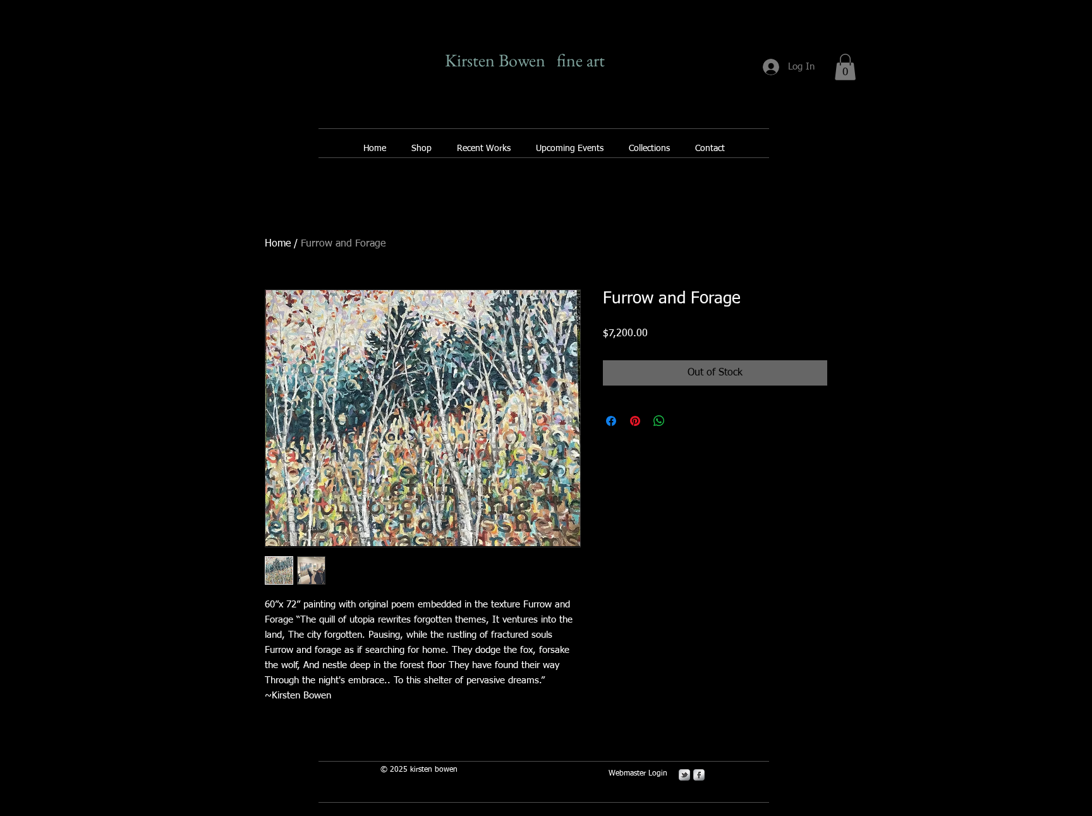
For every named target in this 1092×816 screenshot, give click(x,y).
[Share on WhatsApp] (659, 421)
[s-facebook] (699, 775)
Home (278, 244)
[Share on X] (683, 421)
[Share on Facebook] (611, 421)
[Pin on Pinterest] (635, 421)
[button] (845, 67)
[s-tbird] (684, 775)
